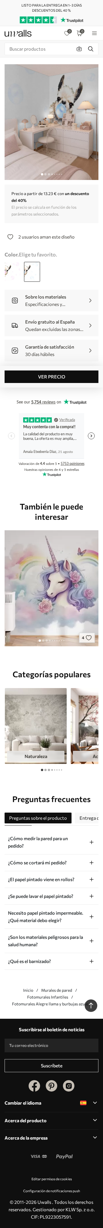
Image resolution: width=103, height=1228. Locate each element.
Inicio (28, 990)
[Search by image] (79, 48)
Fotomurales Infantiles (47, 997)
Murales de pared (56, 990)
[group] (36, 726)
